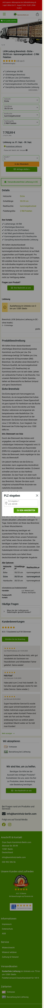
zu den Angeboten (26, 510)
